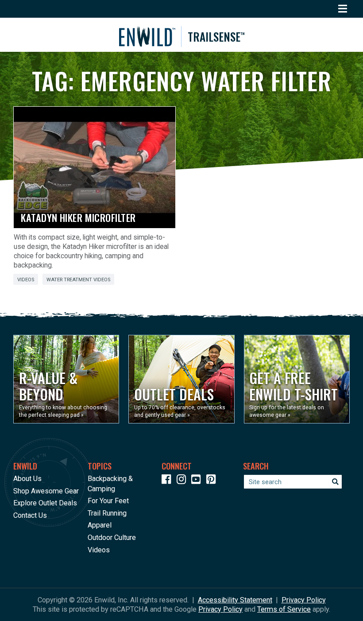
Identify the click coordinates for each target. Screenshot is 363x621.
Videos (25, 280)
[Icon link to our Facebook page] (168, 481)
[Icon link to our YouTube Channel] (198, 481)
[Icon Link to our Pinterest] (213, 481)
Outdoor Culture (112, 537)
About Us (27, 478)
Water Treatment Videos (78, 280)
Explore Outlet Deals (45, 503)
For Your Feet (108, 501)
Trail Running (107, 513)
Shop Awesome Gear (46, 491)
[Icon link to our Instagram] (183, 481)
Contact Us (30, 515)
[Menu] (343, 9)
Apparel (100, 525)
